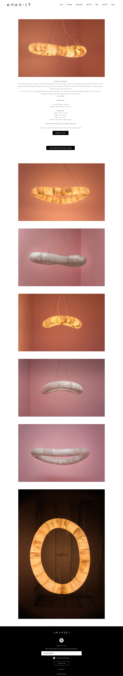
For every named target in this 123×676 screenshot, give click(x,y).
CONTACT (61, 669)
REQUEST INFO (60, 133)
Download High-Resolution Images (60, 148)
